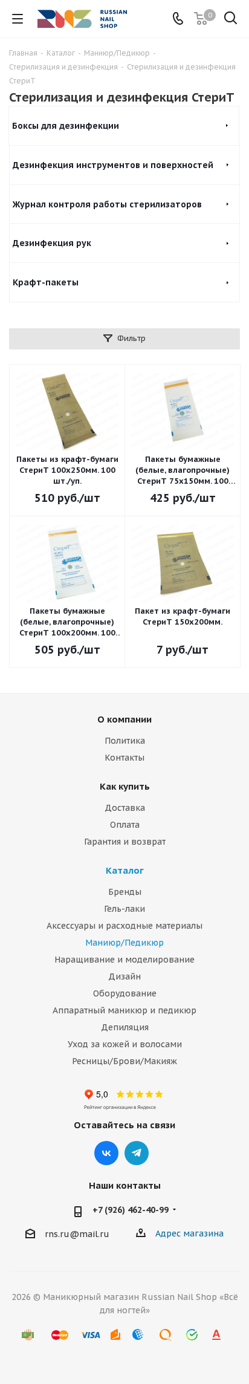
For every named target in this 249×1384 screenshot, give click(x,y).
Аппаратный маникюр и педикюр (124, 1010)
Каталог (125, 870)
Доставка (125, 807)
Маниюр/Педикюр (124, 942)
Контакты (124, 757)
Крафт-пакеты (46, 282)
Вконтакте (106, 1153)
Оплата (125, 824)
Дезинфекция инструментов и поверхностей (113, 165)
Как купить (125, 786)
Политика (125, 740)
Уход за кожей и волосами (125, 1044)
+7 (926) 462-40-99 (130, 1209)
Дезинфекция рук (52, 243)
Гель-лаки (124, 908)
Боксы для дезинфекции (65, 125)
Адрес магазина (189, 1233)
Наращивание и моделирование (124, 959)
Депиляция (125, 1027)
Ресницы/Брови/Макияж (124, 1061)
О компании (124, 719)
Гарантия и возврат (125, 841)
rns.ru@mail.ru (77, 1234)
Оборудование (125, 993)
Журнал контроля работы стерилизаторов (107, 204)
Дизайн (124, 976)
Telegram (136, 1153)
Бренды (124, 891)
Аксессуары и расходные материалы (124, 925)
